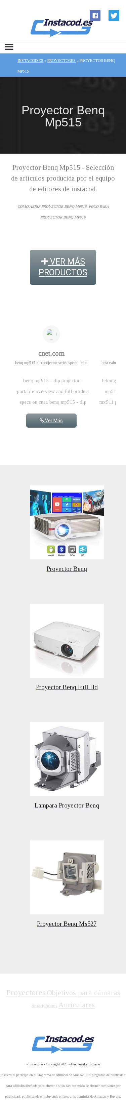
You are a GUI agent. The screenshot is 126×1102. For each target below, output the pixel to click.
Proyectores (26, 992)
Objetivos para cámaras (83, 992)
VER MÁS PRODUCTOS (63, 267)
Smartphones (44, 1005)
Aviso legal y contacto (85, 1064)
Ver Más (53, 420)
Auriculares (76, 1004)
